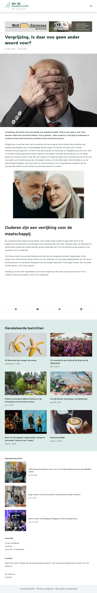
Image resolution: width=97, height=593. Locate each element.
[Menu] (91, 6)
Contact (8, 577)
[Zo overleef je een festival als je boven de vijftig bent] (71, 345)
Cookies (8, 546)
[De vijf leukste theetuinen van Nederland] (71, 383)
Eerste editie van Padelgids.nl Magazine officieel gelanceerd (53, 519)
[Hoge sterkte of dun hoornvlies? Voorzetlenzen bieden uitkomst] (15, 496)
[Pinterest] (59, 309)
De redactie (10, 574)
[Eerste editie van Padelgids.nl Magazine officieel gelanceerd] (15, 520)
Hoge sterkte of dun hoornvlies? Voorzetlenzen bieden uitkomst (54, 494)
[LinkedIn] (81, 309)
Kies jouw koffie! (57, 437)
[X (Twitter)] (37, 309)
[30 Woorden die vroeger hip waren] (26, 345)
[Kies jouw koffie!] (71, 422)
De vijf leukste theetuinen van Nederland (68, 399)
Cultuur (23, 49)
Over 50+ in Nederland (14, 549)
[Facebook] (16, 309)
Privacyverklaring (12, 543)
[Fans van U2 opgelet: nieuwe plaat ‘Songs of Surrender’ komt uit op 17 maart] (26, 422)
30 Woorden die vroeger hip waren (21, 360)
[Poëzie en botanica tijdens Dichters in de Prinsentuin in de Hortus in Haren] (26, 383)
